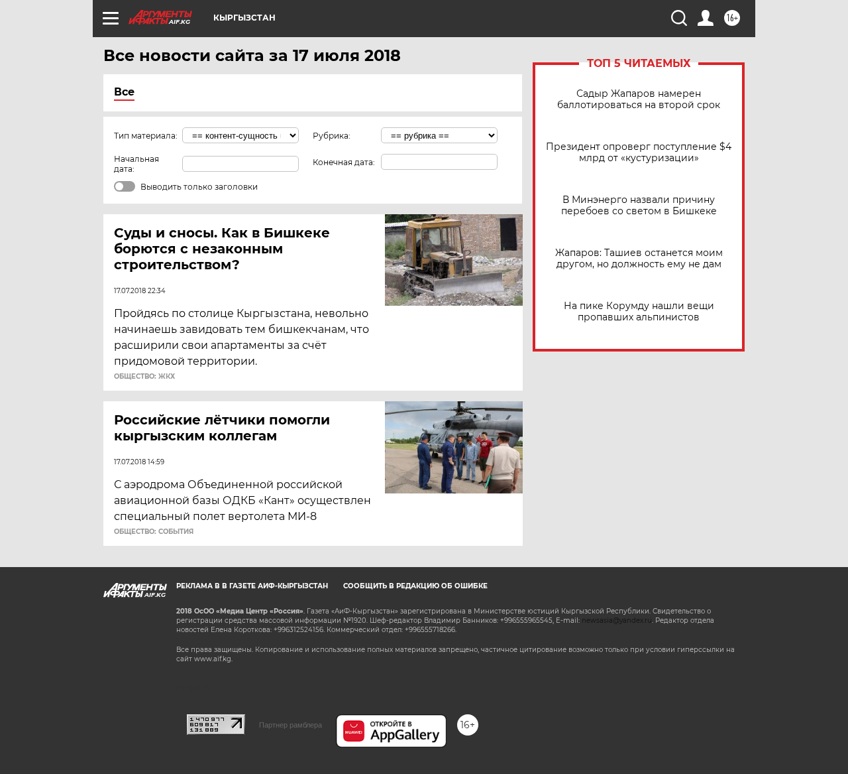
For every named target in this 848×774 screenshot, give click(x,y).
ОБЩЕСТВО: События (153, 532)
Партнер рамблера (290, 725)
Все (124, 92)
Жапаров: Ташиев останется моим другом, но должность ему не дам (639, 258)
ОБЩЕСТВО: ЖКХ (144, 376)
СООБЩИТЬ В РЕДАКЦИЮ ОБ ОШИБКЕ (415, 586)
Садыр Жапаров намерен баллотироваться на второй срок (638, 99)
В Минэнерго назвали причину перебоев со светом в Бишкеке (639, 205)
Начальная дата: (136, 164)
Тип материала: (146, 136)
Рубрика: (331, 136)
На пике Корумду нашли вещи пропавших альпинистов (639, 311)
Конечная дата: (344, 162)
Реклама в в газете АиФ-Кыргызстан (252, 586)
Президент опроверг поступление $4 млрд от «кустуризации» (638, 152)
